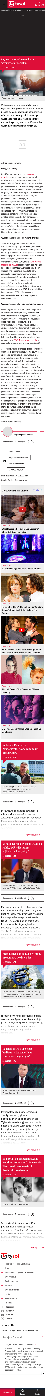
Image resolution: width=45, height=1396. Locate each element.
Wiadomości (19, 10)
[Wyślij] (42, 1336)
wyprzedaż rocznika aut (18, 457)
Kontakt (8, 1294)
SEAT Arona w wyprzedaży (25, 340)
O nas (7, 1268)
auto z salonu (14, 451)
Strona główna (6, 10)
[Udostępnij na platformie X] (32, 441)
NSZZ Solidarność (39, 3)
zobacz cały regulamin (13, 1370)
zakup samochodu (16, 463)
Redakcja (8, 1285)
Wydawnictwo (10, 1277)
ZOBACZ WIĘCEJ (16, 470)
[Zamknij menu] (4, 4)
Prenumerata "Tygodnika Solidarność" (20, 1272)
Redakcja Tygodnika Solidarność (17, 1264)
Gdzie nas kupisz (11, 1281)
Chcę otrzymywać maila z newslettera (20, 1344)
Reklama (8, 1303)
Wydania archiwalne (12, 1290)
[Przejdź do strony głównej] (17, 3)
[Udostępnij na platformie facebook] (28, 441)
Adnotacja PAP (11, 1298)
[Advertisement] (23, 34)
